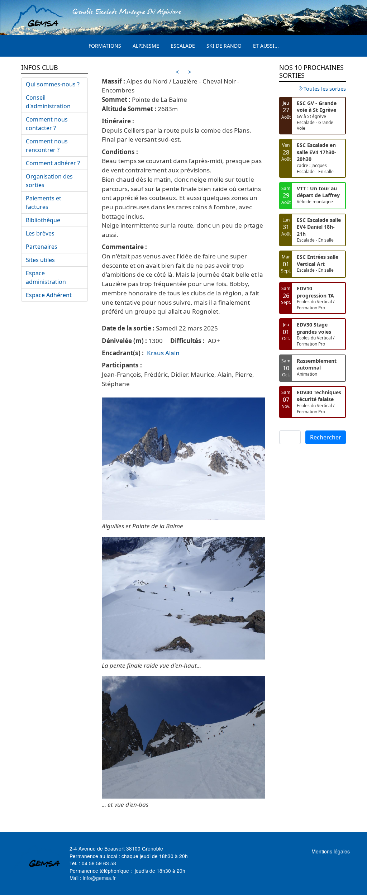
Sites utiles (40, 260)
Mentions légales (330, 851)
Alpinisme (146, 45)
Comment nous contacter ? (47, 123)
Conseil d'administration (48, 102)
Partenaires (41, 247)
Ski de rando (224, 45)
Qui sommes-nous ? (53, 84)
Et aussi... (266, 45)
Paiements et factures (43, 202)
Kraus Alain (163, 353)
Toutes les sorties (325, 88)
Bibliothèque (43, 220)
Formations (105, 45)
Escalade (183, 45)
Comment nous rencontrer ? (47, 145)
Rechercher (325, 437)
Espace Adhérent (49, 295)
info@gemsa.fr (99, 877)
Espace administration (46, 277)
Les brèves (40, 233)
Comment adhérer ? (53, 163)
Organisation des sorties (49, 180)
